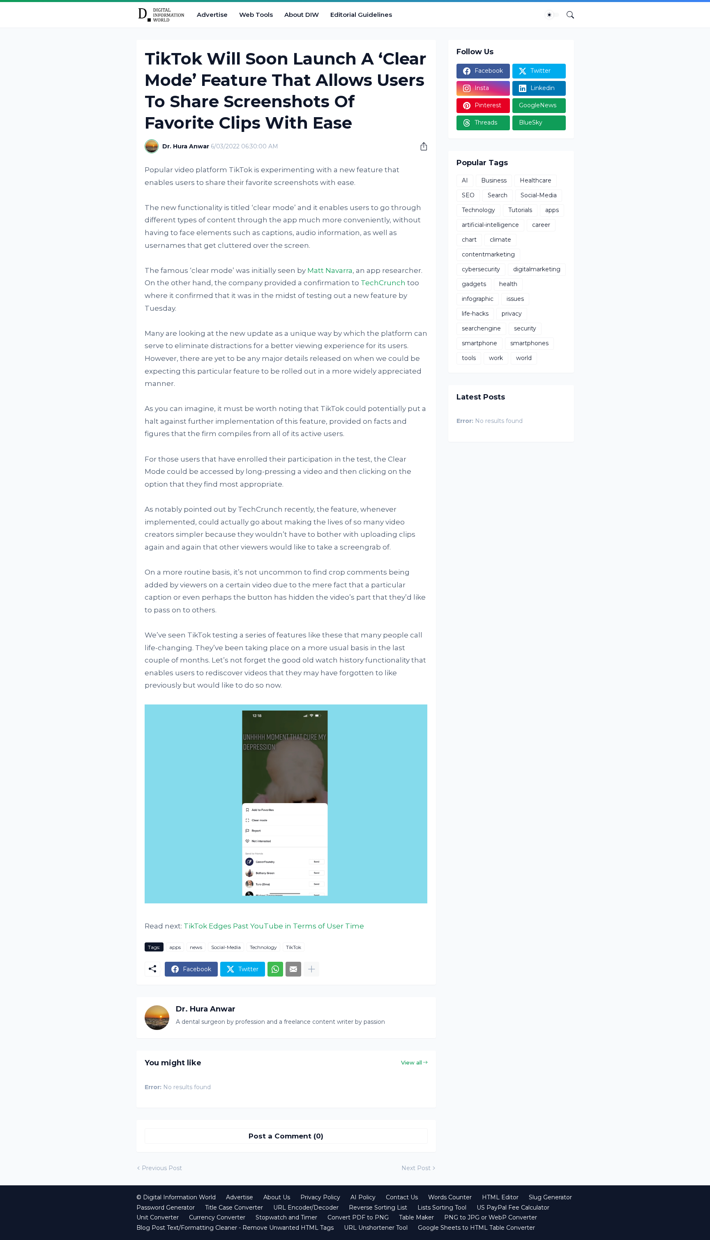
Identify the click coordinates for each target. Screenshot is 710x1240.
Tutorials (520, 210)
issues (515, 298)
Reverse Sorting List (378, 1207)
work (496, 358)
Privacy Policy (320, 1197)
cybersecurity (481, 269)
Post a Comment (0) (286, 1136)
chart (469, 239)
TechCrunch (383, 283)
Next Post (416, 1168)
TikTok (293, 947)
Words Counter (450, 1197)
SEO (468, 195)
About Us (276, 1197)
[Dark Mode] (552, 15)
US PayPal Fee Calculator (513, 1207)
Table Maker (416, 1217)
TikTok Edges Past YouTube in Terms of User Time (274, 926)
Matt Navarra (330, 270)
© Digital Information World (176, 1197)
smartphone (479, 343)
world (524, 358)
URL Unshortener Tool (376, 1227)
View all (411, 1062)
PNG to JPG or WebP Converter (490, 1217)
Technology (263, 947)
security (525, 328)
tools (469, 358)
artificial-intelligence (490, 225)
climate (500, 239)
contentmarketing (488, 254)
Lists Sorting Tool (441, 1207)
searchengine (481, 328)
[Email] (293, 969)
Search (497, 195)
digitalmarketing (536, 269)
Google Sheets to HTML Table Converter (476, 1227)
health (508, 284)
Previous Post (162, 1168)
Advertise (212, 14)
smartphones (529, 343)
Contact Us (402, 1197)
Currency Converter (217, 1217)
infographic (477, 298)
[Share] (421, 146)
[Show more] (311, 969)
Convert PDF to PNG (358, 1217)
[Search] (567, 15)
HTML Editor (500, 1197)
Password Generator (165, 1207)
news (196, 947)
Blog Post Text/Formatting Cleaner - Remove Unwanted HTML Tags (235, 1227)
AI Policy (363, 1197)
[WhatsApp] (275, 969)
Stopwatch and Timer (286, 1217)
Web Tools (256, 14)
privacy (512, 313)
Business (494, 180)
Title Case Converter (234, 1207)
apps (175, 947)
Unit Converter (157, 1217)
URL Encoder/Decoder (306, 1207)
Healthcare (535, 180)
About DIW (301, 14)
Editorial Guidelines (361, 14)
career (541, 225)
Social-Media (226, 947)
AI (465, 180)
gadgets (474, 284)
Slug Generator (550, 1197)
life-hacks (475, 313)
